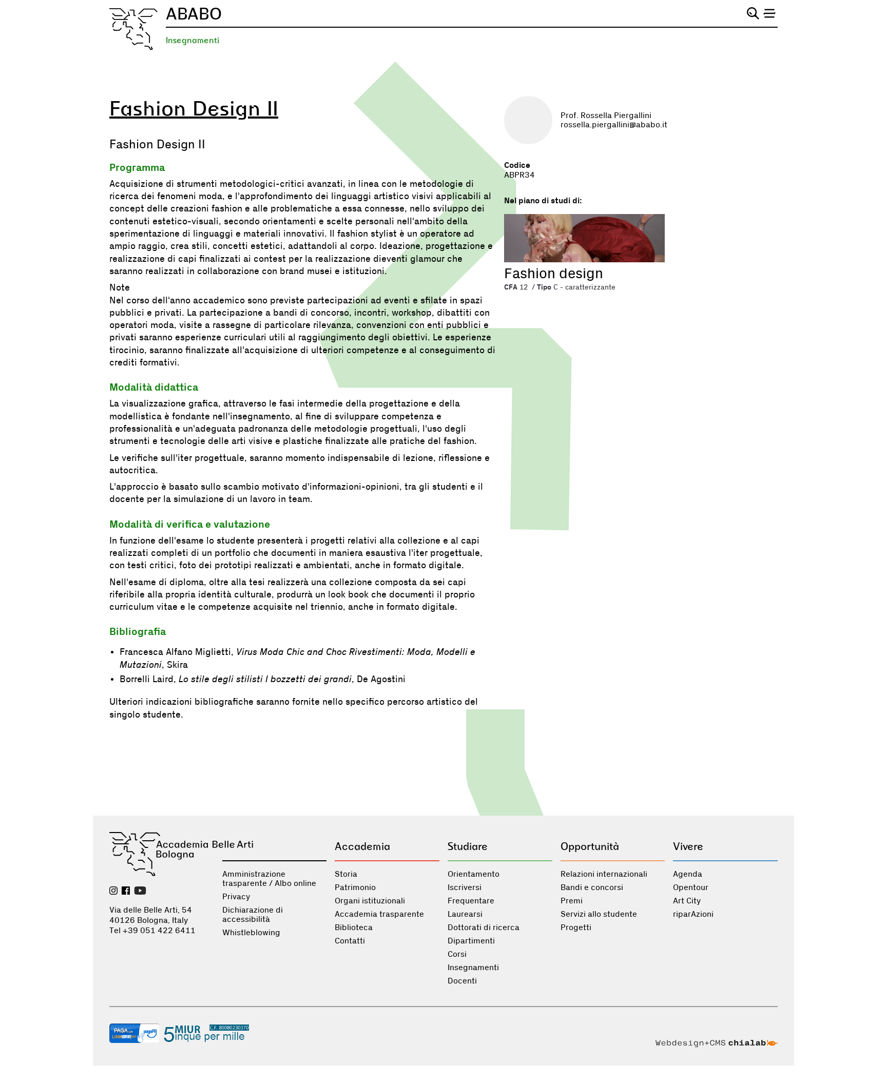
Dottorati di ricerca (483, 927)
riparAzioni (693, 914)
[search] (753, 13)
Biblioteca (354, 927)
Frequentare (471, 900)
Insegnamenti (192, 40)
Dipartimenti (471, 940)
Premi (572, 900)
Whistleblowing (251, 932)
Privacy (236, 896)
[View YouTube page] (140, 891)
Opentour (690, 887)
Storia (346, 874)
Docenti (462, 981)
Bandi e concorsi (592, 887)
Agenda (687, 874)
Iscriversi (464, 887)
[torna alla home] (133, 29)
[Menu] (769, 13)
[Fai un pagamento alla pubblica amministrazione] (134, 1034)
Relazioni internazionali (604, 874)
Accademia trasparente (379, 914)
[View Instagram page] (113, 891)
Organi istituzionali (370, 900)
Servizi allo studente (599, 914)
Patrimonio (355, 887)
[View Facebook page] (126, 891)
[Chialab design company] (716, 1044)
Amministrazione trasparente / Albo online (269, 879)
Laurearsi (465, 914)
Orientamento (473, 874)
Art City (687, 900)
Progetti (576, 927)
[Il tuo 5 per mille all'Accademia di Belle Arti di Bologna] (206, 1034)
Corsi (457, 954)
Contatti (350, 940)
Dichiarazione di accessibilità (252, 914)
